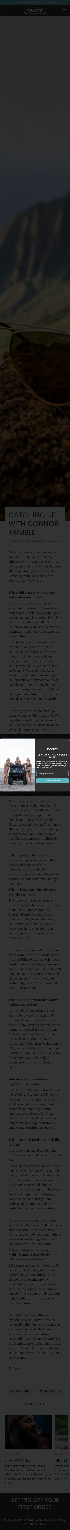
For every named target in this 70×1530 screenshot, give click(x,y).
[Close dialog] (68, 740)
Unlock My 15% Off (52, 781)
